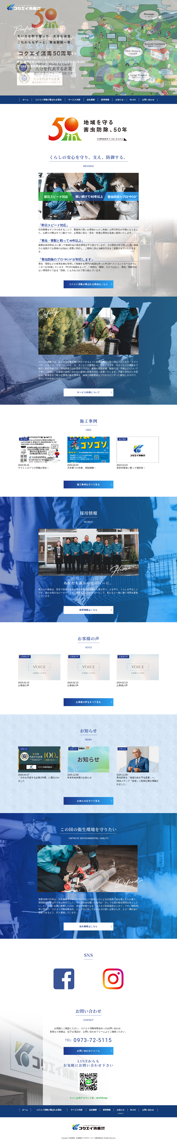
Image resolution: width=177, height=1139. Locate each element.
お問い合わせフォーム (88, 1051)
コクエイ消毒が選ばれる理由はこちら (88, 284)
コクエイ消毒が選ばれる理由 (48, 100)
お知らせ (119, 100)
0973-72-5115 (93, 1040)
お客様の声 (120, 1113)
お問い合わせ (148, 100)
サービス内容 (74, 100)
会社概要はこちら (88, 926)
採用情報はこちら (88, 610)
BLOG (133, 100)
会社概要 (91, 100)
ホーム (26, 100)
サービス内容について (88, 392)
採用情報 (105, 100)
